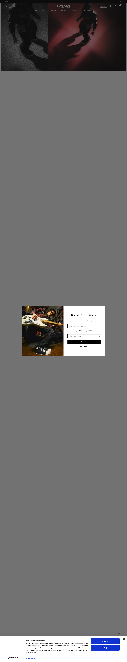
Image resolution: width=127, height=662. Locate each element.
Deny (105, 647)
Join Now (84, 342)
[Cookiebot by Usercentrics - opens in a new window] (13, 658)
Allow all (105, 641)
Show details (30, 658)
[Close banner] (124, 639)
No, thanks (84, 346)
